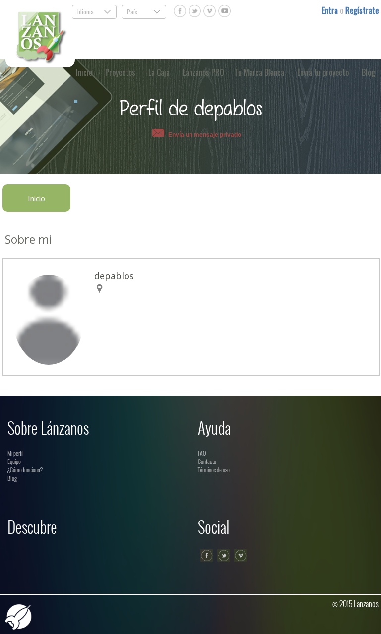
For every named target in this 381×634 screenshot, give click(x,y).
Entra (331, 10)
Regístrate (362, 10)
